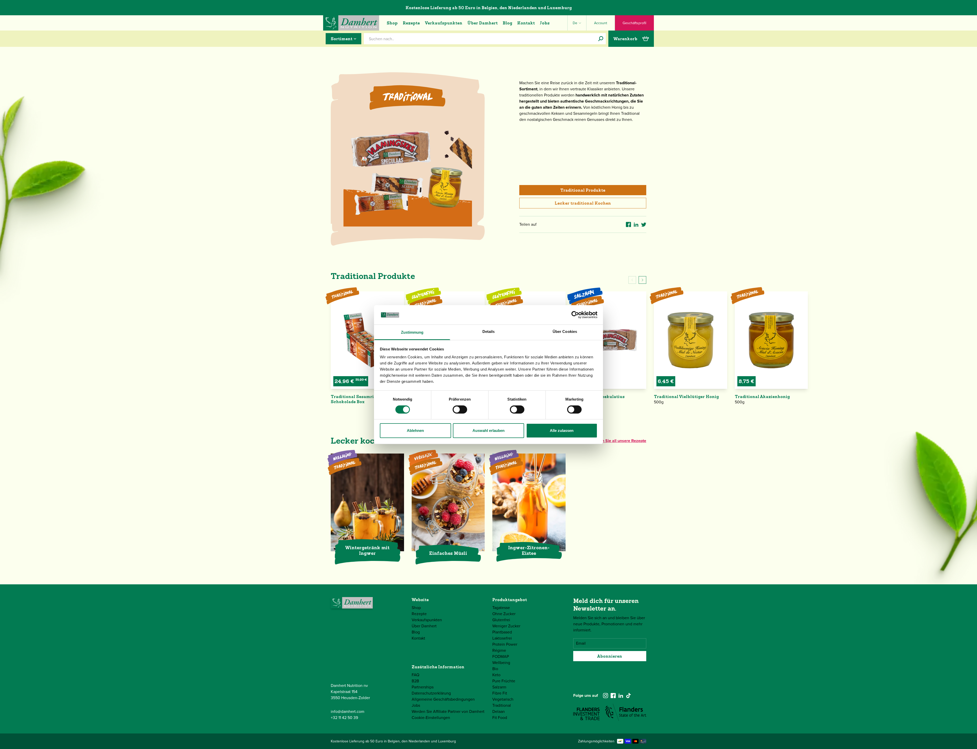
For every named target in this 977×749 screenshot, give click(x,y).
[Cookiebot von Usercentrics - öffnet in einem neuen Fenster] (575, 315)
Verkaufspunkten (443, 23)
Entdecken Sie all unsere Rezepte (615, 441)
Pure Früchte (503, 681)
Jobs (545, 23)
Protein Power (504, 644)
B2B (415, 681)
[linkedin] (620, 695)
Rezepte (411, 23)
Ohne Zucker (503, 614)
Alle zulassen (561, 430)
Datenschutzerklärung (431, 693)
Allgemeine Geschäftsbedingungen (443, 699)
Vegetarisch (502, 699)
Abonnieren (609, 656)
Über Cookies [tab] (565, 331)
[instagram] (605, 695)
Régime (499, 650)
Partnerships (423, 687)
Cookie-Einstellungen (431, 717)
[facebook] (613, 695)
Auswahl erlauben (488, 430)
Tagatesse (501, 608)
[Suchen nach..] (600, 38)
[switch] (460, 409)
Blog (507, 23)
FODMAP (500, 656)
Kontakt (526, 23)
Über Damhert (482, 23)
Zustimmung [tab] (412, 332)
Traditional (501, 705)
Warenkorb (625, 38)
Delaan (498, 711)
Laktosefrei (502, 638)
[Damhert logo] (351, 23)
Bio (495, 669)
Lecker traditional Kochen (583, 203)
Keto (496, 675)
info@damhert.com (347, 711)
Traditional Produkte (582, 190)
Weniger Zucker (506, 626)
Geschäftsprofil (634, 23)
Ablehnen (415, 430)
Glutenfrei (501, 620)
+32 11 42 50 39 (344, 717)
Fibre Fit (499, 693)
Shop (392, 23)
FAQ (415, 675)
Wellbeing (501, 663)
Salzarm (499, 687)
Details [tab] (488, 331)
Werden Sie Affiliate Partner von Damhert (448, 711)
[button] (642, 280)
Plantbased (502, 632)
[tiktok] (628, 695)
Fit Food (499, 717)
